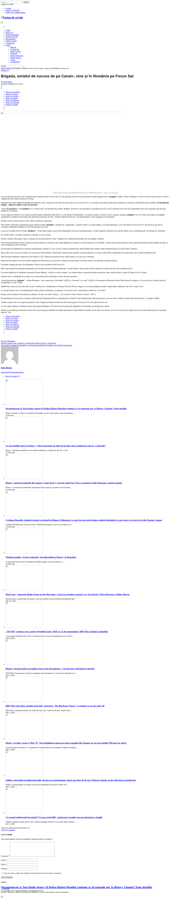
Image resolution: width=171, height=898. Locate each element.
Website (4, 869)
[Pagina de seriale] (12, 17)
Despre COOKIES (13, 10)
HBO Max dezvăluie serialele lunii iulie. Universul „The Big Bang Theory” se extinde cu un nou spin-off (55, 706)
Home (3, 68)
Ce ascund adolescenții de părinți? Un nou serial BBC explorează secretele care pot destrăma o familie (54, 817)
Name (4, 860)
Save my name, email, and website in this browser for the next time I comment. (33, 873)
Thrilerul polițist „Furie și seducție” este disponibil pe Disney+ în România (41, 557)
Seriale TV (10, 68)
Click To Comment (8, 830)
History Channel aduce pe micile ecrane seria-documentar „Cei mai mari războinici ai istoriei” (50, 668)
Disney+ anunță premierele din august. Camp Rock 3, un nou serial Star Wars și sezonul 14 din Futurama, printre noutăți (64, 483)
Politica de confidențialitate (15, 12)
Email (4, 864)
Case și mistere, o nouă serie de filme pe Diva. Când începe (28, 343)
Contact (8, 8)
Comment (5, 856)
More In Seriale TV (13, 376)
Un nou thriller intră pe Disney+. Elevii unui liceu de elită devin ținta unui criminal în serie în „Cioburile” (56, 446)
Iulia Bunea (8, 82)
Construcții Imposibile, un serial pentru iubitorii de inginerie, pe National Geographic (36, 345)
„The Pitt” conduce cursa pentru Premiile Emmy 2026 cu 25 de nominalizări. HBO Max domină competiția (57, 631)
